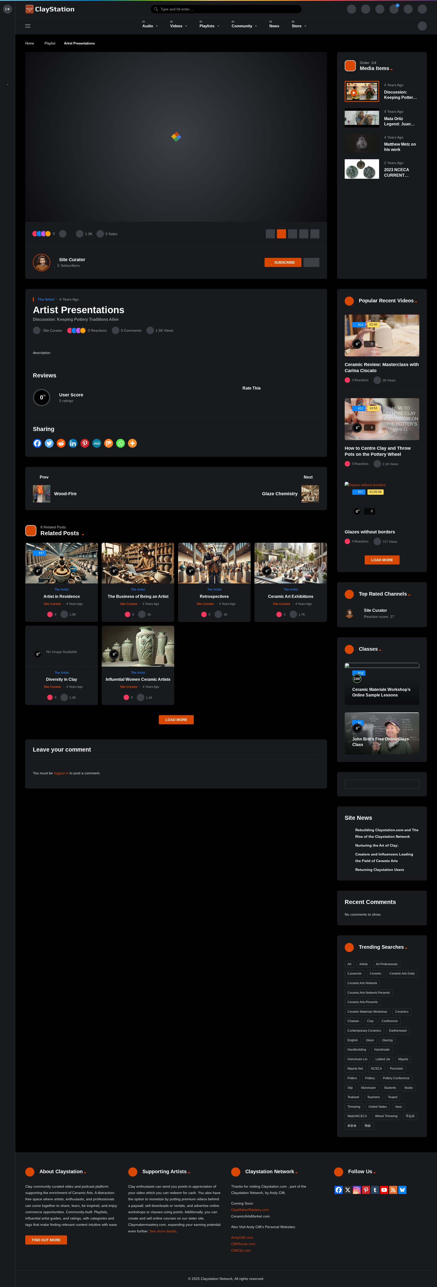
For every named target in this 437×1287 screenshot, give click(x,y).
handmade (382, 1049)
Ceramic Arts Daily (402, 973)
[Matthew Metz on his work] (362, 143)
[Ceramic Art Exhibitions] (290, 563)
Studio (408, 1088)
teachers (373, 1097)
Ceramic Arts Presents (362, 1002)
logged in (61, 773)
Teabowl (353, 1097)
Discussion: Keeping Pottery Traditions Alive (399, 97)
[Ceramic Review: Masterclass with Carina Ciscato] (382, 335)
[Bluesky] (402, 1190)
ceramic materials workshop (367, 1011)
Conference (390, 1021)
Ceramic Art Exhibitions (290, 596)
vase (398, 1107)
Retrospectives (214, 596)
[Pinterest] (84, 443)
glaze (370, 1040)
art (349, 964)
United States (377, 1107)
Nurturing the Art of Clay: (377, 845)
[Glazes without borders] (382, 503)
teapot (392, 1097)
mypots (403, 1059)
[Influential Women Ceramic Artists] (138, 646)
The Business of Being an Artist (138, 596)
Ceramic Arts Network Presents (368, 993)
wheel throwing (386, 1116)
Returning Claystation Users (379, 870)
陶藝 (368, 1125)
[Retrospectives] (214, 563)
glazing (387, 1040)
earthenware (398, 1030)
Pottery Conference (396, 1078)
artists (363, 964)
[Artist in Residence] (61, 563)
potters (352, 1078)
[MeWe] (96, 443)
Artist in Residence (61, 596)
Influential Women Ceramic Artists (138, 679)
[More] (132, 443)
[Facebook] (37, 443)
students (390, 1088)
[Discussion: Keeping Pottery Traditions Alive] (362, 91)
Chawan (353, 1021)
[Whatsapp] (120, 443)
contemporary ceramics (364, 1030)
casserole (354, 973)
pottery (370, 1078)
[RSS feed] (393, 1190)
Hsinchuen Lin (357, 1059)
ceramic (375, 973)
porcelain (396, 1068)
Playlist (50, 43)
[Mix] (108, 443)
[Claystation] (50, 9)
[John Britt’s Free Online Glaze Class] (382, 733)
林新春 (352, 1125)
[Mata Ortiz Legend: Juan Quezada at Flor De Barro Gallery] (362, 117)
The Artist (46, 299)
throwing (353, 1107)
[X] (348, 1190)
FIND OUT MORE (46, 1240)
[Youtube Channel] (384, 1190)
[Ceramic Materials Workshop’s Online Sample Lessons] (382, 684)
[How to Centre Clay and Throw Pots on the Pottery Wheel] (382, 419)
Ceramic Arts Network (362, 983)
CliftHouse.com (243, 1244)
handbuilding (356, 1049)
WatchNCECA (357, 1116)
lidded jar (383, 1059)
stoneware (368, 1088)
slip (350, 1088)
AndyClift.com (242, 1237)
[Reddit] (61, 443)
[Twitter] (49, 443)
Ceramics (401, 1011)
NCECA (376, 1068)
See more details (163, 1231)
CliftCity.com (241, 1250)
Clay (370, 1021)
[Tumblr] (375, 1190)
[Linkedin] (73, 443)
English (352, 1040)
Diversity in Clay (61, 679)
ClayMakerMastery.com (250, 1210)
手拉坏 (410, 1116)
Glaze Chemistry (280, 493)
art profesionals (387, 964)
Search (413, 784)
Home (29, 43)
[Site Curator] (41, 262)
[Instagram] (357, 1190)
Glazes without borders (370, 531)
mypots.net (355, 1068)
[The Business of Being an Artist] (138, 563)
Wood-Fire (65, 493)
